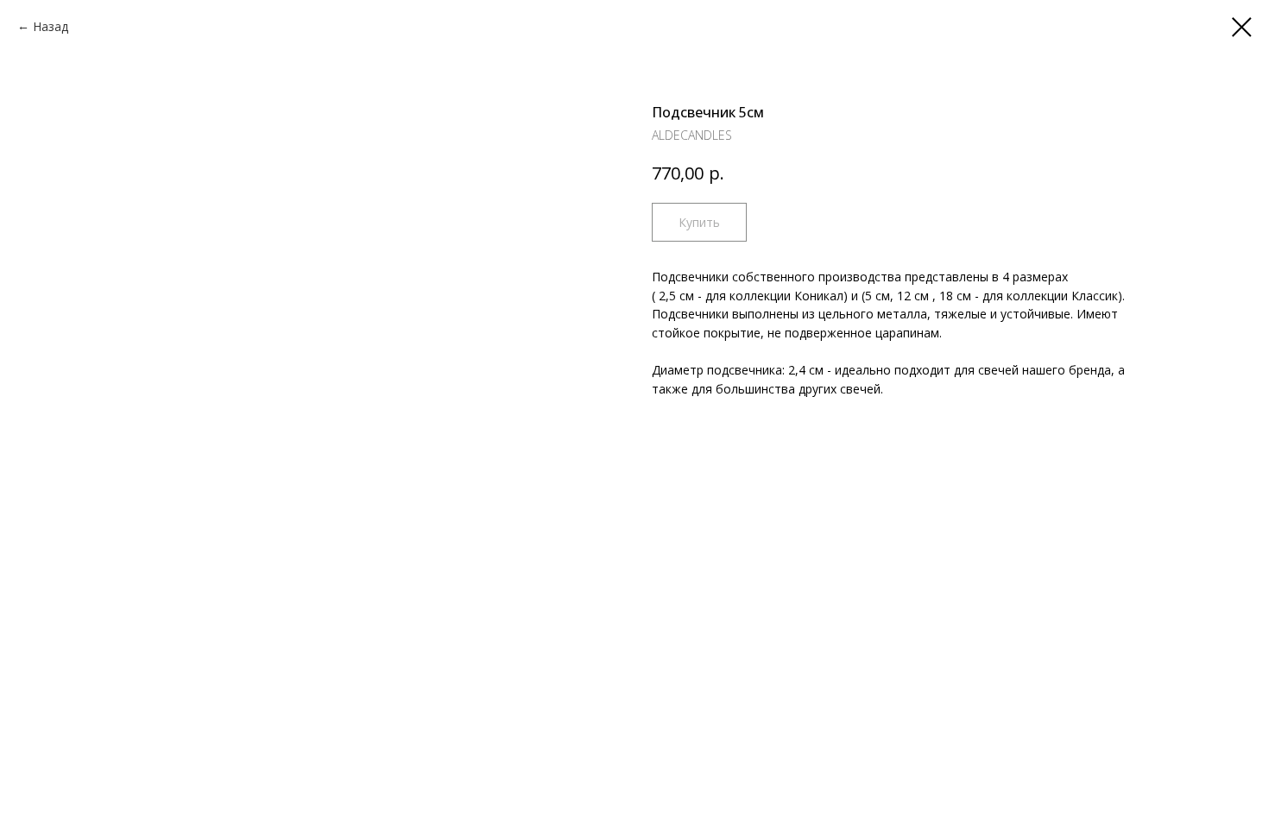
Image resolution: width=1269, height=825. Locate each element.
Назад (50, 26)
